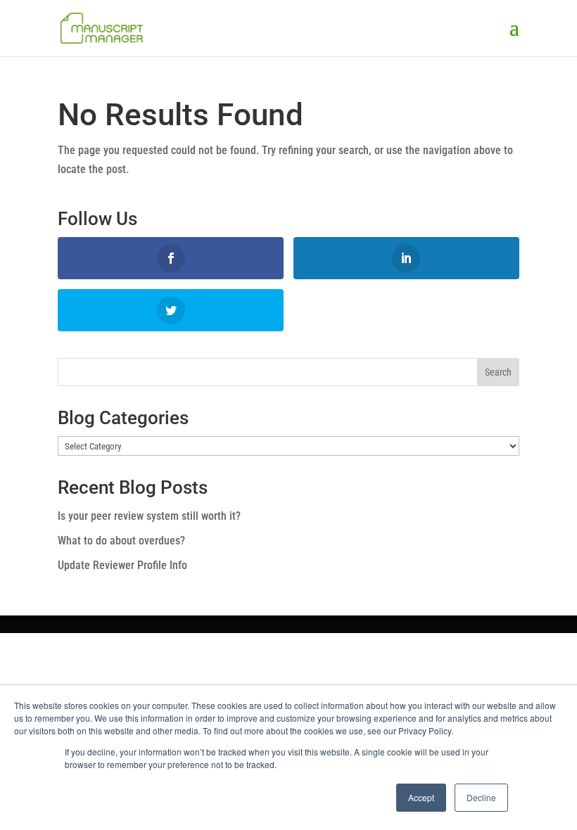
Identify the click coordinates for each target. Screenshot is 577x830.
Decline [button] (481, 797)
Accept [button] (421, 797)
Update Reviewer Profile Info (122, 565)
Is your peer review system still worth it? (149, 516)
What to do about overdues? (121, 540)
